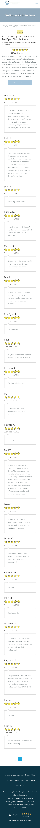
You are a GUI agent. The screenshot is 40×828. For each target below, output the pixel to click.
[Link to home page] (16, 3)
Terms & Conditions (12, 780)
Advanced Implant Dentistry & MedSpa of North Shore (19, 25)
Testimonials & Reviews (12, 27)
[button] (37, 4)
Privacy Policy (30, 775)
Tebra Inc (19, 775)
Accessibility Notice (28, 780)
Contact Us (20, 786)
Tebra (29, 820)
